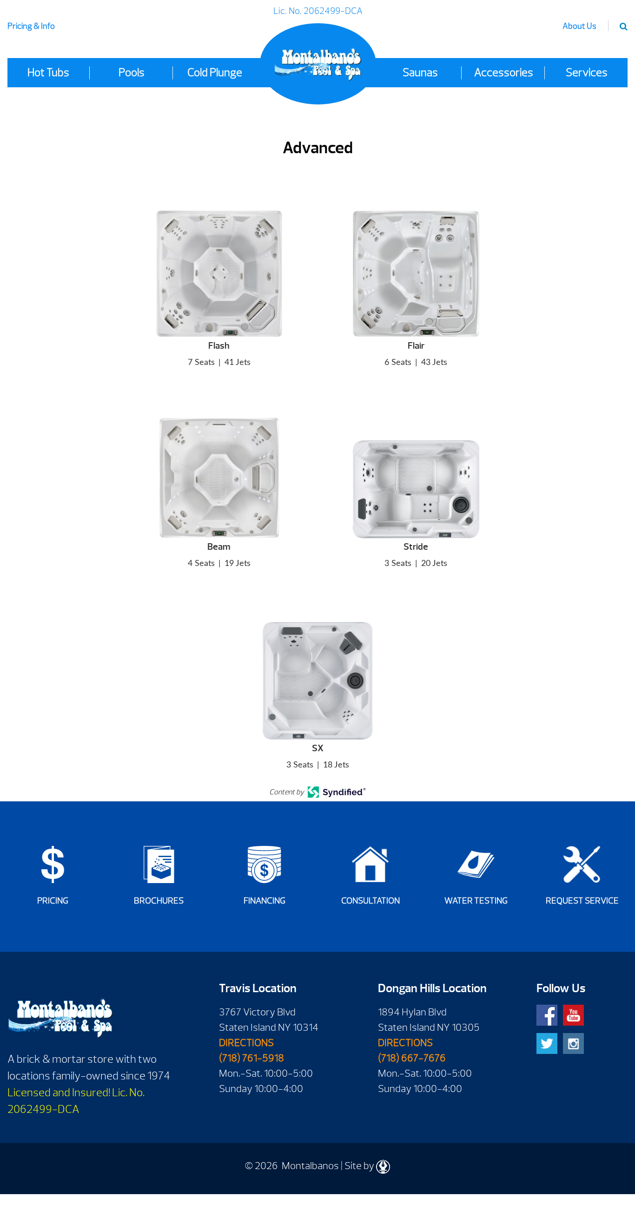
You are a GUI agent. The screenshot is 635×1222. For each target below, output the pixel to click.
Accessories (503, 72)
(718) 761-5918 (251, 1058)
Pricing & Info (31, 26)
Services (587, 72)
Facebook (546, 1015)
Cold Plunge (214, 72)
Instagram (573, 1043)
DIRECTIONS (246, 1042)
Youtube (573, 1015)
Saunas (420, 72)
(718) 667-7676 (412, 1058)
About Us (579, 26)
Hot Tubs (48, 72)
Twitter (546, 1043)
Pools (132, 72)
